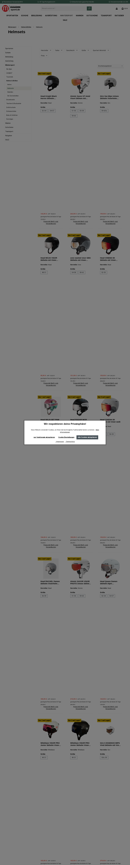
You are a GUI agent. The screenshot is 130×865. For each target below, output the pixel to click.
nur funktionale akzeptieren (44, 437)
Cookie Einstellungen (66, 437)
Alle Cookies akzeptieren (87, 437)
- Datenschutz (70, 442)
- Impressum (59, 442)
